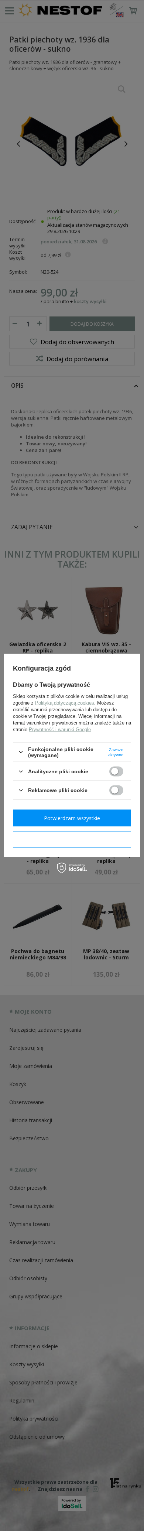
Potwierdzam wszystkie (72, 817)
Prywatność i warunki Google (60, 729)
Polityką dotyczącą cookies (64, 702)
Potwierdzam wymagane (72, 839)
